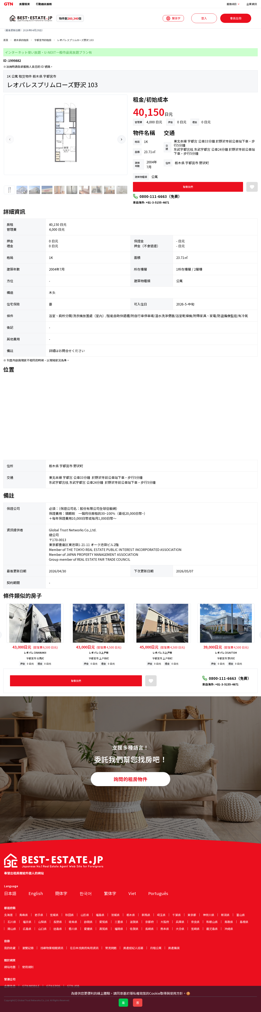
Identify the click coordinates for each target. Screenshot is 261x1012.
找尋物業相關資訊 (51, 947)
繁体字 (110, 893)
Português (158, 893)
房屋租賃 (24, 4)
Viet (132, 893)
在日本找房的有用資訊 (84, 947)
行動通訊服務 (44, 4)
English (36, 893)
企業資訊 (251, 4)
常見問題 (111, 947)
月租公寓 (155, 947)
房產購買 (174, 947)
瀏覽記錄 (28, 947)
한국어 (86, 893)
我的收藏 (9, 947)
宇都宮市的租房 (42, 40)
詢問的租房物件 (130, 779)
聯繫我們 (188, 186)
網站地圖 (9, 966)
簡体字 (61, 893)
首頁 (5, 40)
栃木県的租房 (21, 40)
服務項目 (232, 4)
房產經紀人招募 (133, 947)
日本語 (10, 893)
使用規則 (28, 966)
